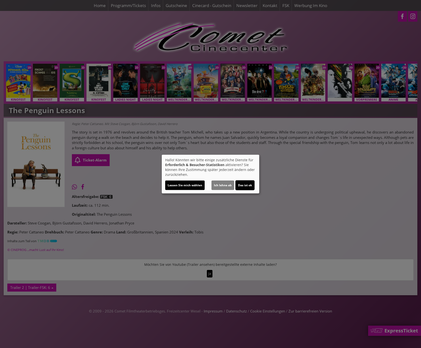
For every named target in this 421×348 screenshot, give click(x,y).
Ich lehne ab (223, 185)
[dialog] (210, 174)
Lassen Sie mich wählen (185, 185)
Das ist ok (245, 185)
